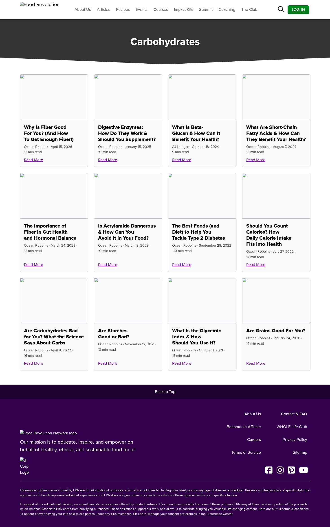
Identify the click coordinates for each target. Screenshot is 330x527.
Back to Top (165, 391)
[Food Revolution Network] (48, 433)
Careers (254, 439)
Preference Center (219, 514)
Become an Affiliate (244, 426)
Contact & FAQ (294, 413)
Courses (161, 9)
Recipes (123, 9)
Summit (206, 9)
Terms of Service (246, 452)
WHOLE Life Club (292, 426)
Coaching (227, 9)
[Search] (281, 10)
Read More (33, 159)
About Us (83, 9)
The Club (249, 9)
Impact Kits (183, 9)
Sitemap (300, 452)
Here (261, 509)
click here (139, 514)
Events (141, 9)
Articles (103, 9)
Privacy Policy (295, 439)
